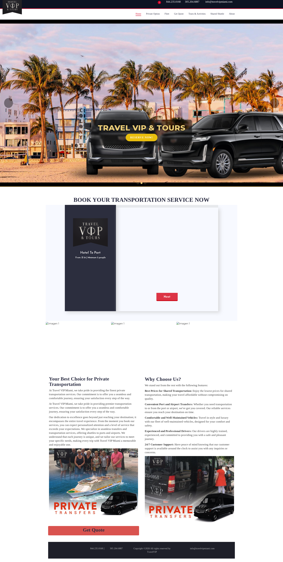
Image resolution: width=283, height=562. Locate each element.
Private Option (153, 14)
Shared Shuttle (217, 14)
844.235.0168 (173, 1)
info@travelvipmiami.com (202, 548)
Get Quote (179, 14)
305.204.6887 (192, 1)
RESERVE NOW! (141, 137)
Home (138, 14)
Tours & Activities (197, 14)
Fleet (167, 14)
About (232, 14)
